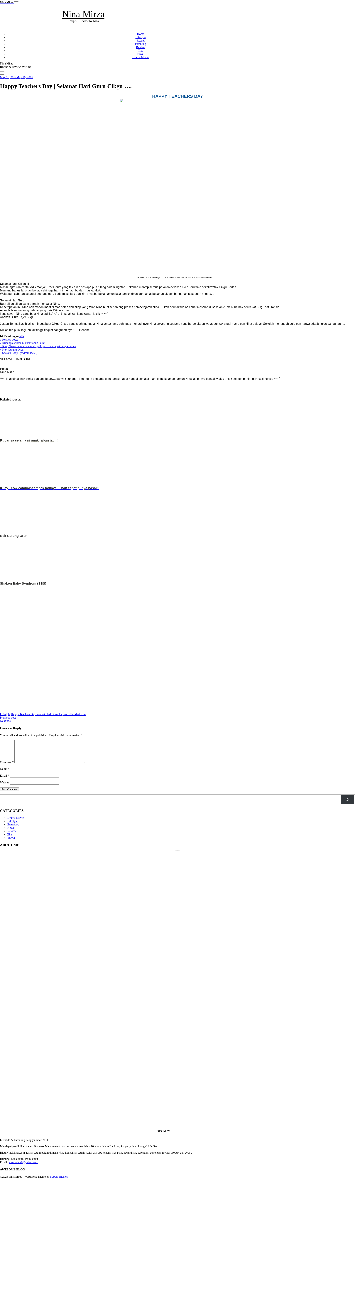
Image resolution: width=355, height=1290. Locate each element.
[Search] (347, 799)
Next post (5, 720)
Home (140, 33)
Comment (7, 762)
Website (4, 782)
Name (4, 768)
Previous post (8, 717)
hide (21, 336)
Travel (140, 53)
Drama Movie (140, 57)
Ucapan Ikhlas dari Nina (72, 714)
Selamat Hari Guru (47, 714)
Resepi (141, 40)
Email (4, 775)
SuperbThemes (59, 1176)
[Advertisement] (177, 245)
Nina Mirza (83, 14)
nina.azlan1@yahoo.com (23, 1162)
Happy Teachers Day (23, 714)
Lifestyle (141, 37)
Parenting (140, 43)
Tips (140, 50)
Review (140, 47)
